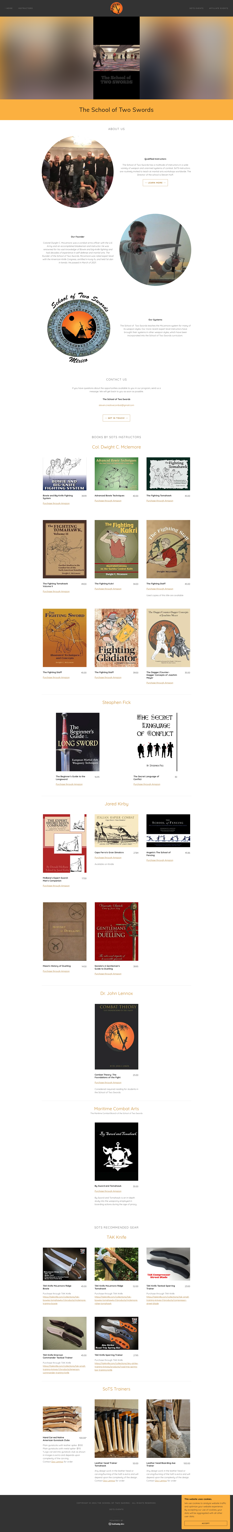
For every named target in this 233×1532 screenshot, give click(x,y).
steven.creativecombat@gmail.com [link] (116, 405)
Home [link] (10, 8)
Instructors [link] (25, 8)
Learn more (155, 182)
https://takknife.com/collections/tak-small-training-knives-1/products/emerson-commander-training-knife (64, 1369)
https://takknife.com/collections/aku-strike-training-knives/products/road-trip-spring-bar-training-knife (116, 1366)
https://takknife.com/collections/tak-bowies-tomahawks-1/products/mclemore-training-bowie (64, 1300)
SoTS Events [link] (197, 8)
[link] (116, 8)
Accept (206, 1523)
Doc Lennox (57, 1461)
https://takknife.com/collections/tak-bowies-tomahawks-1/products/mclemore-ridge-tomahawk (116, 1300)
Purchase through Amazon (56, 503)
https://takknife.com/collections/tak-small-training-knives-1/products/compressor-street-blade (167, 1300)
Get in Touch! (116, 418)
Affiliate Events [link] (218, 8)
